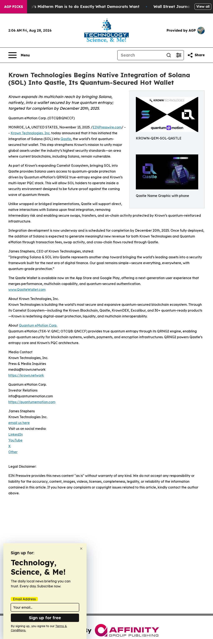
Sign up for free (45, 617)
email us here (19, 423)
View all (202, 6)
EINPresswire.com (107, 127)
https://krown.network (26, 375)
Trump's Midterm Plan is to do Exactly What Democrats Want (80, 6)
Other (12, 452)
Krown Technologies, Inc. (30, 133)
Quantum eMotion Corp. (38, 325)
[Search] (169, 55)
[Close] (81, 549)
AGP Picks (13, 7)
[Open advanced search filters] (179, 55)
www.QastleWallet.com (27, 289)
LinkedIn (15, 434)
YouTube (15, 440)
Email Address (24, 599)
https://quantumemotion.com (31, 402)
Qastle (66, 139)
